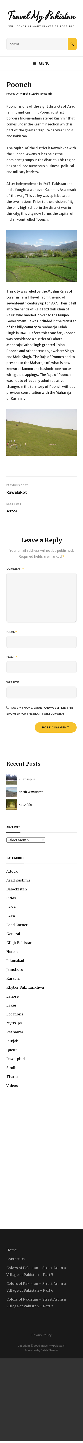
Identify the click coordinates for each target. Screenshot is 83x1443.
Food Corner (17, 925)
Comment (15, 568)
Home (11, 1250)
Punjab (12, 1041)
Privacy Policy (41, 1335)
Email (11, 657)
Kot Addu (25, 805)
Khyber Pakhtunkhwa (25, 987)
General (13, 934)
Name (11, 632)
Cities (11, 898)
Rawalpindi (16, 1059)
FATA (10, 916)
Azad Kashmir (18, 880)
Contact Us (15, 1259)
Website (12, 682)
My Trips (14, 1023)
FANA (11, 907)
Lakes (11, 1005)
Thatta (12, 1077)
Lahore (12, 996)
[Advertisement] (41, 1399)
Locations (14, 1014)
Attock (12, 871)
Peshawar (14, 1032)
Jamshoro (14, 969)
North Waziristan (30, 792)
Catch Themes (49, 1350)
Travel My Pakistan (41, 16)
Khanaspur (26, 779)
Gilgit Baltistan (19, 943)
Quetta (11, 1050)
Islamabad (15, 960)
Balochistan (16, 889)
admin (48, 93)
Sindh (11, 1068)
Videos (12, 1085)
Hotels (12, 952)
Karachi (13, 978)
